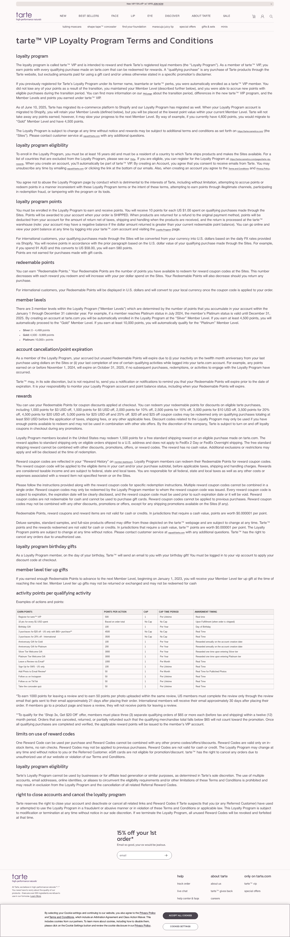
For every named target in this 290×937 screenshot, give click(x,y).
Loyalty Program (163, 230)
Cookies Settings (180, 927)
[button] (115, 16)
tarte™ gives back (222, 891)
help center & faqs (188, 898)
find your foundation (134, 27)
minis (224, 27)
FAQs (132, 159)
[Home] (24, 878)
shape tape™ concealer (101, 27)
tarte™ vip (250, 884)
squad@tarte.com (91, 136)
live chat (182, 891)
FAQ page (147, 94)
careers (215, 898)
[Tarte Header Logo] (29, 17)
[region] (145, 920)
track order (183, 884)
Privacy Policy (263, 169)
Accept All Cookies (180, 915)
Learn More (35, 896)
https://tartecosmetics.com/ (250, 131)
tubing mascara (72, 27)
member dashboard (123, 462)
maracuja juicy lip (163, 27)
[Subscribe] (165, 856)
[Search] (272, 18)
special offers (188, 27)
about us (216, 884)
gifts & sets (208, 27)
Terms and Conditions (239, 169)
